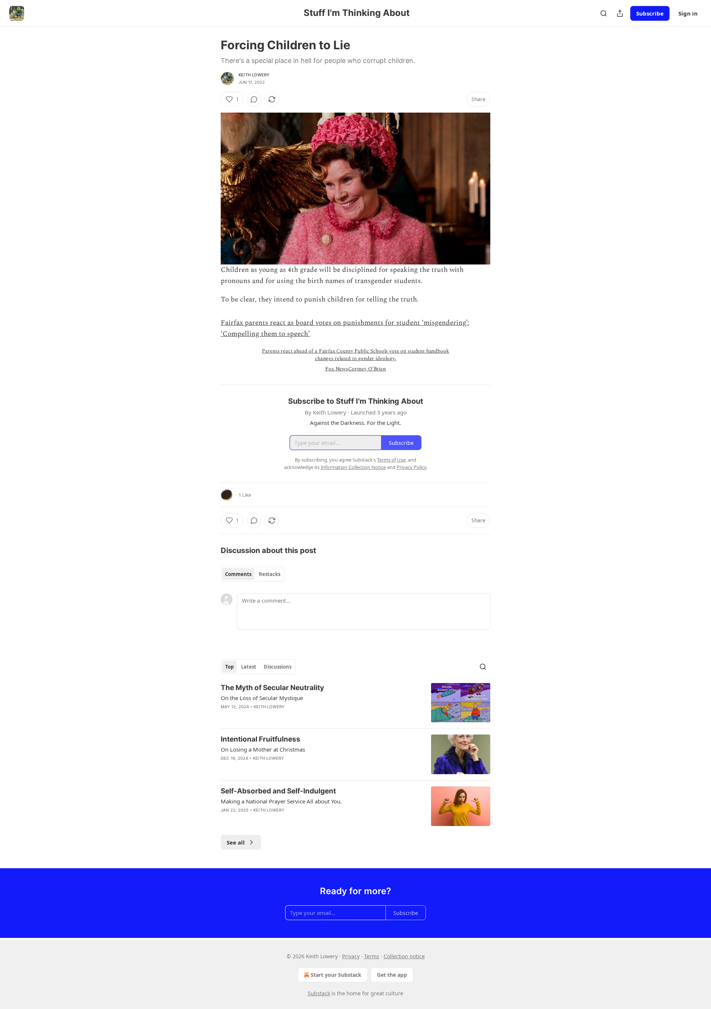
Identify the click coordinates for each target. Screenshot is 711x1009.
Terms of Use (391, 459)
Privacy (351, 956)
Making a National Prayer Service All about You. (281, 801)
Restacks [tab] (269, 574)
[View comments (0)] (254, 99)
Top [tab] (229, 666)
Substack (319, 993)
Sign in (688, 13)
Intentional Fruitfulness (260, 739)
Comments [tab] (238, 574)
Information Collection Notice (353, 467)
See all (236, 842)
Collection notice (404, 956)
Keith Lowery (254, 74)
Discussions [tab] (277, 666)
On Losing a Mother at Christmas (263, 749)
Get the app (392, 974)
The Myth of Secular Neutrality (272, 687)
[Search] (603, 13)
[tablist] (253, 574)
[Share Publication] (619, 13)
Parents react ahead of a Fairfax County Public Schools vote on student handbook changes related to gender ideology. (355, 354)
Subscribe (650, 13)
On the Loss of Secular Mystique (262, 698)
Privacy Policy (411, 467)
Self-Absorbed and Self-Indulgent (278, 791)
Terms (371, 956)
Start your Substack (336, 974)
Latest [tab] (248, 666)
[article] (355, 703)
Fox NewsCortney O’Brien (355, 369)
